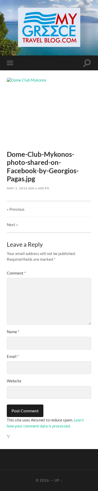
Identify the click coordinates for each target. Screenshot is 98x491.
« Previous (16, 209)
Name (13, 331)
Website (14, 380)
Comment (16, 273)
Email (13, 356)
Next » (12, 224)
